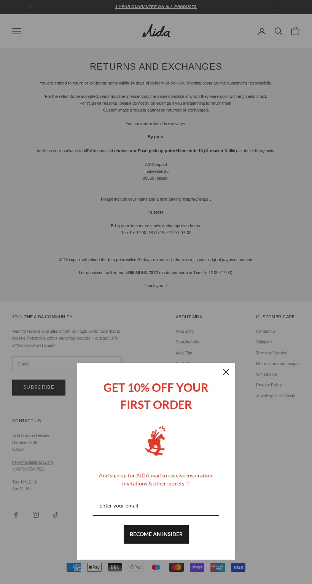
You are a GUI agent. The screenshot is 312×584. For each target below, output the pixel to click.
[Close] (226, 372)
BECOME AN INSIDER (156, 534)
